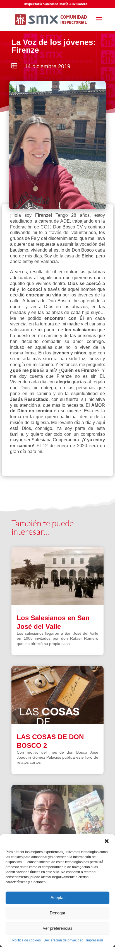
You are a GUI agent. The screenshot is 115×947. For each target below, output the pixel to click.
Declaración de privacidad (63, 940)
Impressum (94, 940)
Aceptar (58, 897)
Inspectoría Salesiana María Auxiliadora (55, 4)
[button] (106, 841)
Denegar (57, 913)
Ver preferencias (58, 928)
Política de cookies (26, 940)
